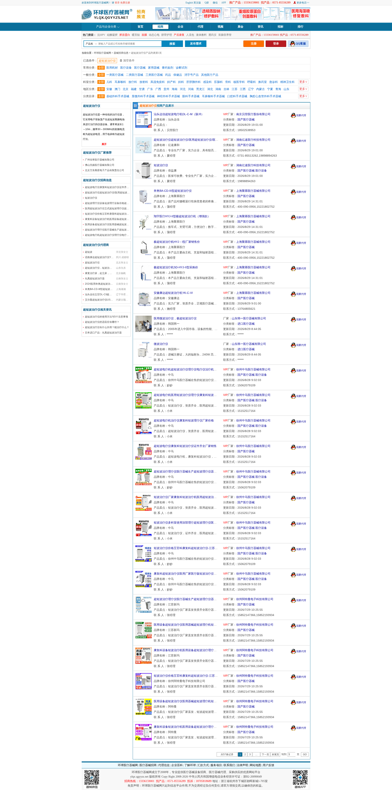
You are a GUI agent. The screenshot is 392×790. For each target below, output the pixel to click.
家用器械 (153, 67)
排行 (300, 26)
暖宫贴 (136, 34)
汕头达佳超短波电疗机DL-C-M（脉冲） (179, 114)
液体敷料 (201, 34)
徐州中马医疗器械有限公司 (253, 369)
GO (305, 754)
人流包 (190, 34)
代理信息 (164, 765)
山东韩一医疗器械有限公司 (249, 318)
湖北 (210, 89)
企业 (180, 26)
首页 (140, 26)
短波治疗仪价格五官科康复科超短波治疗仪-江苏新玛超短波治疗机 (121, 213)
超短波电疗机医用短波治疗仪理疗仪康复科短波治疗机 (188, 395)
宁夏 (270, 89)
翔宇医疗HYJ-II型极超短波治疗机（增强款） (182, 216)
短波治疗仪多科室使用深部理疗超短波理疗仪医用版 (186, 522)
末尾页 (275, 754)
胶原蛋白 (124, 34)
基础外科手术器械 (117, 96)
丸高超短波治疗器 (95, 278)
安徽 (109, 89)
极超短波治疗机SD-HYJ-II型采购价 (176, 267)
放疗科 (132, 82)
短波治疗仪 (91, 197)
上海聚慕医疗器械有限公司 (253, 190)
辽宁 (251, 89)
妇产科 (171, 82)
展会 (240, 26)
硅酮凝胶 (112, 34)
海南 (174, 89)
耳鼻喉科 (120, 82)
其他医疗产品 (209, 74)
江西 (243, 89)
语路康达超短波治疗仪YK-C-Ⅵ (101, 257)
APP (223, 2)
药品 (168, 74)
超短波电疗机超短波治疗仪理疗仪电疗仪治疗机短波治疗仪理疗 (119, 235)
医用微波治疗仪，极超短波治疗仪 (175, 318)
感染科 (207, 82)
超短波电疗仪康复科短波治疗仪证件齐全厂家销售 (112, 187)
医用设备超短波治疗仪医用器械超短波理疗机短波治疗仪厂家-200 (120, 224)
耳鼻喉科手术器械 (213, 96)
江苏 (234, 89)
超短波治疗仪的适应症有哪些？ (102, 322)
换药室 (262, 82)
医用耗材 (112, 67)
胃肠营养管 (225, 34)
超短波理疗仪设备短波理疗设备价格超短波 (108, 203)
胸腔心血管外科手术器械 (265, 96)
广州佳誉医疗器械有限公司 (99, 159)
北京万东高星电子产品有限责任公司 (104, 170)
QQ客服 (301, 43)
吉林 (226, 89)
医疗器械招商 (148, 765)
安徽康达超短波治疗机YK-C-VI (173, 292)
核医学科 (239, 82)
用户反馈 (268, 765)
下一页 (265, 754)
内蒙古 (260, 89)
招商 (160, 26)
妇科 (181, 82)
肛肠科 (218, 82)
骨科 (228, 82)
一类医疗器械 (115, 74)
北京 (125, 89)
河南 (191, 89)
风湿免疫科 (157, 82)
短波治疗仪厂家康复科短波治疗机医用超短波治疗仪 (186, 497)
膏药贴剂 (167, 67)
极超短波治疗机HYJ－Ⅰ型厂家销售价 (177, 241)
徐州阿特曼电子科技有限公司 (254, 599)
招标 (280, 26)
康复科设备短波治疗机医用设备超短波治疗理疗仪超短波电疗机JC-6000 (199, 726)
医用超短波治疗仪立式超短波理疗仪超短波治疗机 (112, 208)
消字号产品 (191, 74)
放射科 (143, 82)
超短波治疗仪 (92, 262)
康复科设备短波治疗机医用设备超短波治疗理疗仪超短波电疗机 (119, 219)
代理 (200, 26)
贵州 (166, 89)
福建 (134, 89)
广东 (150, 89)
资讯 (260, 26)
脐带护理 (166, 34)
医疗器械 (140, 67)
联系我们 (229, 765)
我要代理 (301, 115)
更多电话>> (303, 2)
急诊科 (273, 82)
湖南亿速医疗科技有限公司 (253, 139)
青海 (278, 89)
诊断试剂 (181, 67)
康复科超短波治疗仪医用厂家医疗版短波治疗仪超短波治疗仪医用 (195, 573)
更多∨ (303, 81)
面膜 (144, 34)
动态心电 (154, 34)
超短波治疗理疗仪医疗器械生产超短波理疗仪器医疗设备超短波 (119, 229)
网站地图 (255, 765)
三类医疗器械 (154, 74)
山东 (286, 89)
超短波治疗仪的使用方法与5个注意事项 (106, 316)
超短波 (88, 252)
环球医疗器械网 (102, 52)
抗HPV (101, 34)
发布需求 (196, 43)
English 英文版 (193, 2)
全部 (101, 67)
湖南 (218, 89)
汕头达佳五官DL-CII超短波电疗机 (103, 294)
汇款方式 (203, 765)
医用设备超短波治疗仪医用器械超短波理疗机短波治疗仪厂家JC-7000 (198, 701)
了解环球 (190, 765)
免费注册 (125, 2)
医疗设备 (126, 67)
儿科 (109, 82)
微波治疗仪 (161, 343)
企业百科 (177, 765)
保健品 (177, 74)
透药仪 (212, 34)
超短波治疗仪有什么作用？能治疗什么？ (107, 327)
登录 (117, 2)
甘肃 (142, 89)
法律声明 (242, 765)
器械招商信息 (121, 52)
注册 (254, 43)
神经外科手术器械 (168, 96)
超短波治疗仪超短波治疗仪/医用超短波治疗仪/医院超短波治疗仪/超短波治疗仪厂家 (130, 192)
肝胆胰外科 (193, 82)
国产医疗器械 (246, 119)
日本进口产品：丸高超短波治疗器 (103, 332)
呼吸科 (251, 82)
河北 (183, 89)
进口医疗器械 (246, 323)
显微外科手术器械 (143, 96)
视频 (220, 26)
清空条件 (129, 60)
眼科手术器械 (190, 96)
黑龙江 (200, 89)
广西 (158, 89)
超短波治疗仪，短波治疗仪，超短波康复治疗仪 (110, 267)
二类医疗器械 (134, 74)
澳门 (117, 89)
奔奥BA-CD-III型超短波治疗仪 (101, 289)
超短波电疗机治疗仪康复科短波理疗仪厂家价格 (184, 420)
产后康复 (179, 34)
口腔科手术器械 (237, 96)
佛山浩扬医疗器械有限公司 (99, 165)
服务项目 (216, 765)
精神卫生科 (287, 82)
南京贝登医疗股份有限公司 (253, 114)
